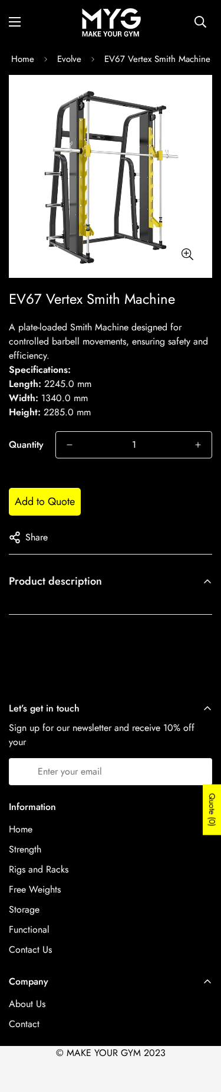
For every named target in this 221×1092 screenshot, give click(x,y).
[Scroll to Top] (200, 1029)
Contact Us (30, 949)
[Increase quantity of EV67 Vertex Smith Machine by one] (198, 445)
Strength (25, 849)
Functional (29, 929)
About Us (27, 1004)
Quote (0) (212, 810)
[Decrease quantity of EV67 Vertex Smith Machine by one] (69, 445)
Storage (24, 909)
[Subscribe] (199, 771)
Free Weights (35, 889)
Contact (24, 1024)
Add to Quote (45, 501)
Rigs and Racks (38, 869)
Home (22, 59)
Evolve (69, 59)
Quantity (26, 444)
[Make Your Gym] (110, 22)
